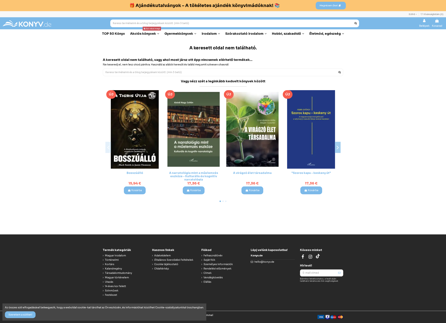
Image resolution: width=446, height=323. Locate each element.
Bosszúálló (135, 173)
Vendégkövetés (213, 277)
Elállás (207, 281)
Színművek (111, 290)
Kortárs (109, 264)
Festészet (111, 294)
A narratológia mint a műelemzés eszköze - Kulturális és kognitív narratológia (193, 176)
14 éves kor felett (115, 286)
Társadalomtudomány (118, 273)
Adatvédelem (162, 255)
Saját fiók (209, 259)
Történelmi (112, 259)
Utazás (109, 281)
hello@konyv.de (264, 261)
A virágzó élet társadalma (252, 173)
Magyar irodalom (115, 255)
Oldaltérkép (161, 268)
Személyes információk (218, 264)
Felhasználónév (212, 255)
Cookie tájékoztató (166, 264)
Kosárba (136, 190)
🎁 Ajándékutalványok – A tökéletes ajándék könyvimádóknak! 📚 (204, 5)
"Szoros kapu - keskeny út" (311, 173)
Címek (207, 273)
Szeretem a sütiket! (20, 314)
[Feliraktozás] (339, 273)
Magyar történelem (117, 277)
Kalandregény (113, 268)
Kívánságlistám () (433, 14)
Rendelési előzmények (217, 268)
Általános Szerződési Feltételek (173, 259)
